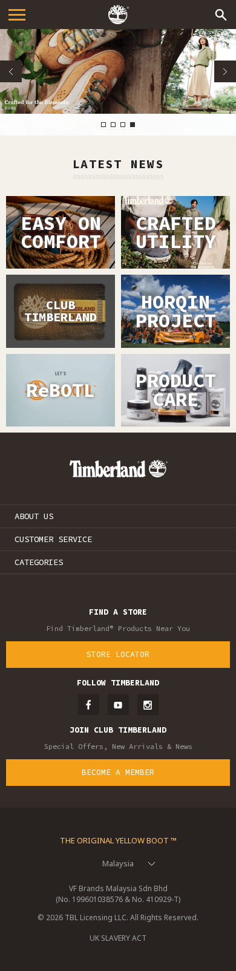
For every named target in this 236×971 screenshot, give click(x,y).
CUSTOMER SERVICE (53, 539)
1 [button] (103, 124)
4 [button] (132, 124)
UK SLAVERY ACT (118, 938)
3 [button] (122, 124)
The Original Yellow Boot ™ (118, 840)
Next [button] (225, 71)
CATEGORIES (39, 562)
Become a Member (118, 772)
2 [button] (113, 124)
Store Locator (118, 654)
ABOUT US (34, 516)
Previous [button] (11, 71)
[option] (118, 71)
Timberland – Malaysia (118, 14)
